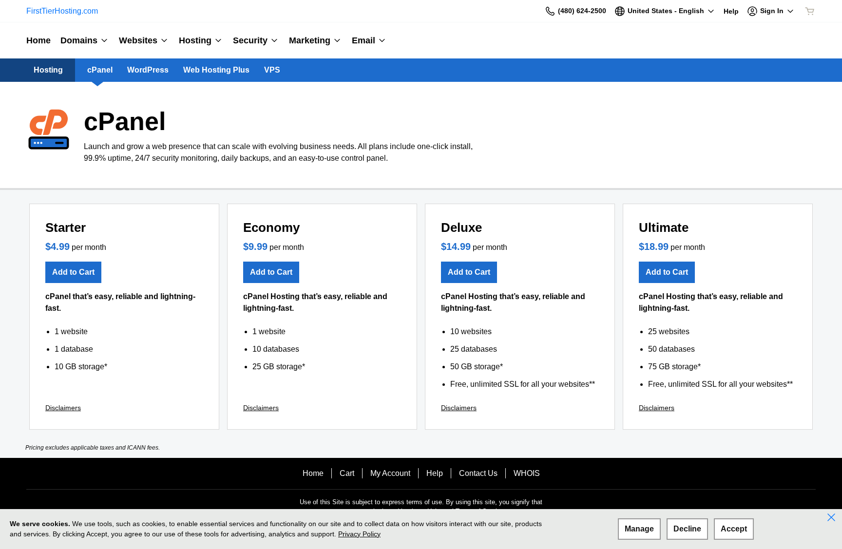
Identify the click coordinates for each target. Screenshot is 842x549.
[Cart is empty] (810, 11)
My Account (390, 473)
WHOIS (527, 473)
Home (313, 473)
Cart (347, 473)
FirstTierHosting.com (62, 11)
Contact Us (478, 473)
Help (434, 473)
